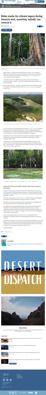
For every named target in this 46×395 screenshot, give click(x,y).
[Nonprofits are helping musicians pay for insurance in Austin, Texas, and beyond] (4, 361)
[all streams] (44, 6)
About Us (18, 374)
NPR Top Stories (8, 231)
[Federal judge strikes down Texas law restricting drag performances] (4, 347)
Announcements (20, 376)
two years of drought (32, 128)
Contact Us (19, 375)
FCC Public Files (19, 377)
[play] (3, 6)
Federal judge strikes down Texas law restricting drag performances (22, 345)
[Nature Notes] (23, 310)
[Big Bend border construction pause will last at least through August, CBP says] (4, 354)
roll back (33, 72)
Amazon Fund (25, 215)
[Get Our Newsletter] (23, 272)
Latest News (4, 336)
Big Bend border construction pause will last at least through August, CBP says (24, 352)
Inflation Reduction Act (21, 198)
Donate (41, 1)
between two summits (28, 87)
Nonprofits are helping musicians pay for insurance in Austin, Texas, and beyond (24, 359)
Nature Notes (23, 328)
